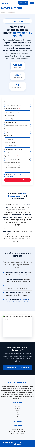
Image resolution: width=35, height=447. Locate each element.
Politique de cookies (17, 433)
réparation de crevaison (21, 302)
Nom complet (9, 102)
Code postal (8, 135)
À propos (17, 410)
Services (17, 408)
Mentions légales (17, 429)
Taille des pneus (9, 142)
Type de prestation (10, 156)
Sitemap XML (17, 421)
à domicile (23, 299)
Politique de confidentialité (17, 431)
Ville (5, 129)
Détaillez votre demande (12, 162)
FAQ (17, 414)
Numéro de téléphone (11, 108)
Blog (17, 412)
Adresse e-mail (9, 115)
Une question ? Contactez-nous (16, 367)
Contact (17, 416)
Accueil (3, 12)
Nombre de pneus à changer (13, 149)
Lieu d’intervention (10, 122)
